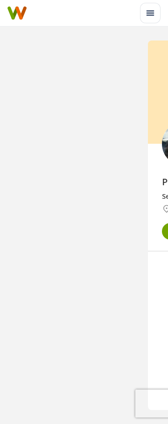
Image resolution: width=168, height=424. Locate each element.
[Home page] (17, 13)
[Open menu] (150, 13)
